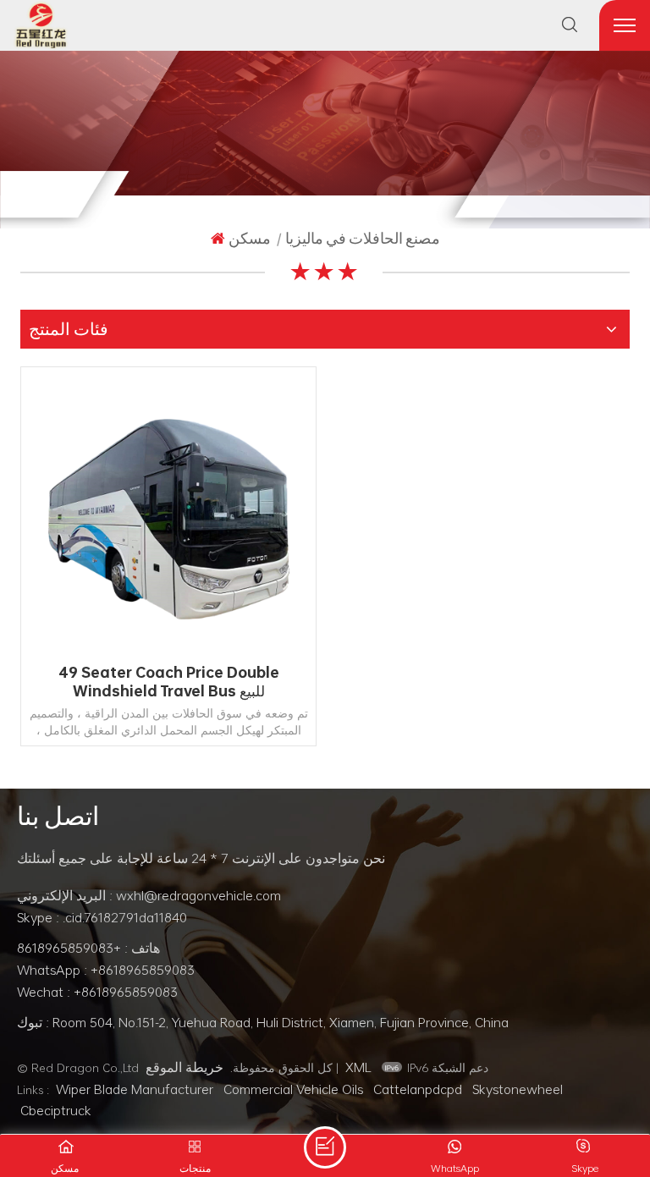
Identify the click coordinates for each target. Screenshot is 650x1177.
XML (358, 1067)
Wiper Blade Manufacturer (134, 1089)
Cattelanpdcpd (417, 1089)
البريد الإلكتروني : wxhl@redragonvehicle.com (149, 895)
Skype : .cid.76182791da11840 (102, 917)
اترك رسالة (325, 1147)
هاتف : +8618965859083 (88, 948)
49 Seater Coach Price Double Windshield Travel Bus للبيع (168, 682)
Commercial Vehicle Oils (293, 1089)
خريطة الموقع (184, 1067)
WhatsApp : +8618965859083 (106, 970)
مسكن (250, 238)
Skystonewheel (517, 1089)
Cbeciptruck (55, 1110)
